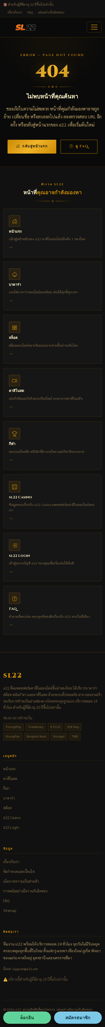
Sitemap (9, 910)
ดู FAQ (82, 146)
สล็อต (7, 807)
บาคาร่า (9, 798)
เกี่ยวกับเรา (15, 12)
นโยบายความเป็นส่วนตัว (21, 881)
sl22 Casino (11, 817)
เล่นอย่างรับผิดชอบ (51, 12)
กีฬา (6, 788)
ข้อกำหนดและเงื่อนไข (19, 871)
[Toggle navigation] (94, 27)
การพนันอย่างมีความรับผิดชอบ (25, 891)
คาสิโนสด (10, 778)
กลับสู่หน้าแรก (35, 146)
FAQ (30, 12)
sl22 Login (11, 827)
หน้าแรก (9, 768)
